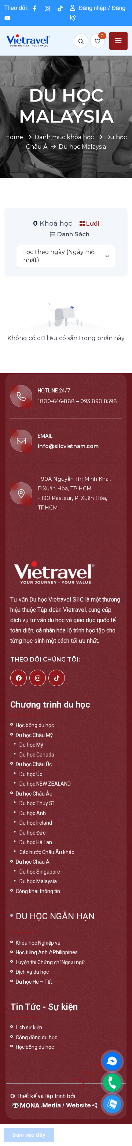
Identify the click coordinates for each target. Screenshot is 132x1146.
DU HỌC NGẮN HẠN (55, 916)
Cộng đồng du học (36, 1037)
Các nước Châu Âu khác (46, 852)
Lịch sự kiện (29, 1027)
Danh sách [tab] (72, 234)
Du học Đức (32, 833)
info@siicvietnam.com (68, 446)
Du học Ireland (35, 823)
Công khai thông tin (38, 891)
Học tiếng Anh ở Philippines (47, 952)
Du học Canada (36, 755)
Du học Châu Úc (34, 764)
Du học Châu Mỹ (34, 735)
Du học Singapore (39, 872)
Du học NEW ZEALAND (45, 784)
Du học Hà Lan (35, 842)
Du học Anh (32, 813)
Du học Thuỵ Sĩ (36, 803)
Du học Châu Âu (34, 794)
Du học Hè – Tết (34, 982)
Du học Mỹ (31, 745)
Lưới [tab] (92, 223)
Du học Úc (30, 774)
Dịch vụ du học (32, 972)
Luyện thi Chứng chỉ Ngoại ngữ (50, 962)
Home (14, 137)
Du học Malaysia (38, 881)
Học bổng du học (35, 725)
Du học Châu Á (33, 862)
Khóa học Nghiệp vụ (38, 943)
